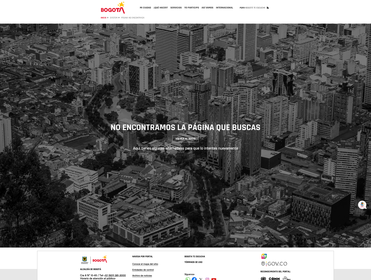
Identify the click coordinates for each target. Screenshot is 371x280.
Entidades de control (143, 269)
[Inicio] (113, 7)
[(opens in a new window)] (264, 255)
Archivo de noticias (142, 275)
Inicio (103, 17)
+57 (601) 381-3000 (115, 275)
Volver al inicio (185, 139)
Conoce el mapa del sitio (145, 263)
